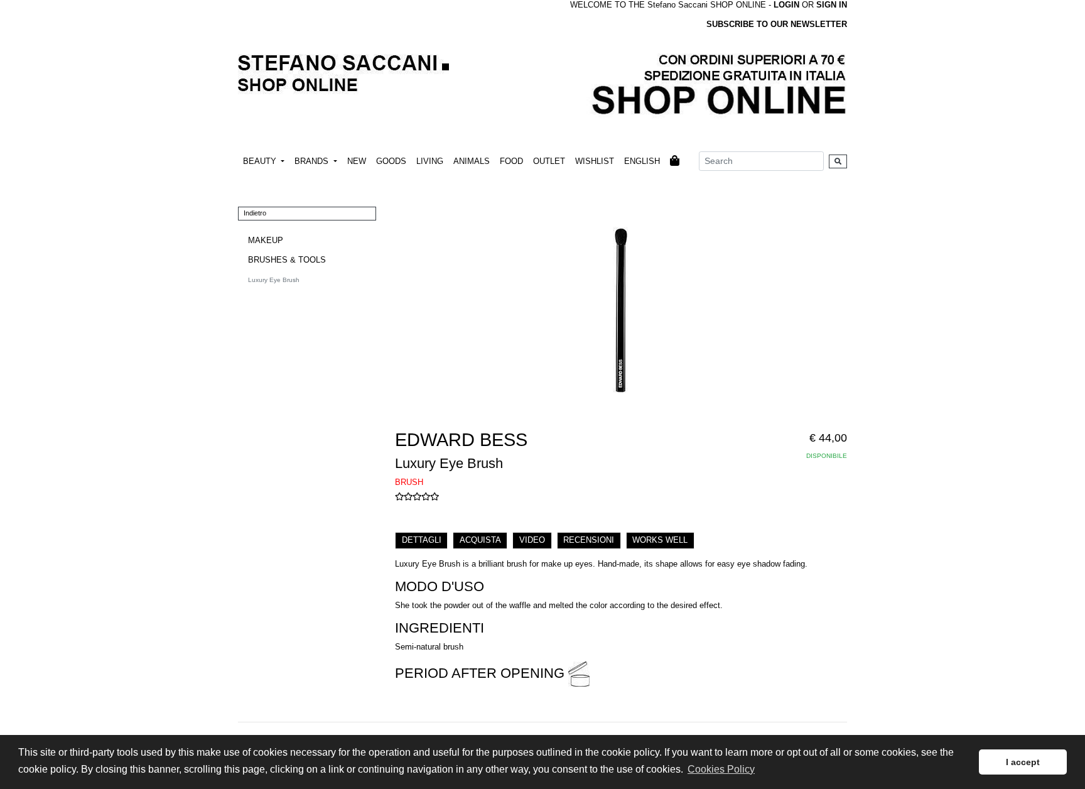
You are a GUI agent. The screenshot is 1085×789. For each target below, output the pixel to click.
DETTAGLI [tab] (421, 540)
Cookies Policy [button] (721, 769)
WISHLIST (594, 161)
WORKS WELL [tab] (660, 540)
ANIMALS (471, 161)
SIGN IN (831, 4)
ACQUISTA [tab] (480, 540)
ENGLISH (642, 161)
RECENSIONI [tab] (588, 540)
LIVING (429, 161)
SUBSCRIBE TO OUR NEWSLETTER (776, 24)
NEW (356, 161)
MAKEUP (265, 240)
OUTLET (549, 161)
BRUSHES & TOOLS (287, 259)
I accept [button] (1023, 762)
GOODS (391, 161)
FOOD (511, 161)
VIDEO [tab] (532, 540)
